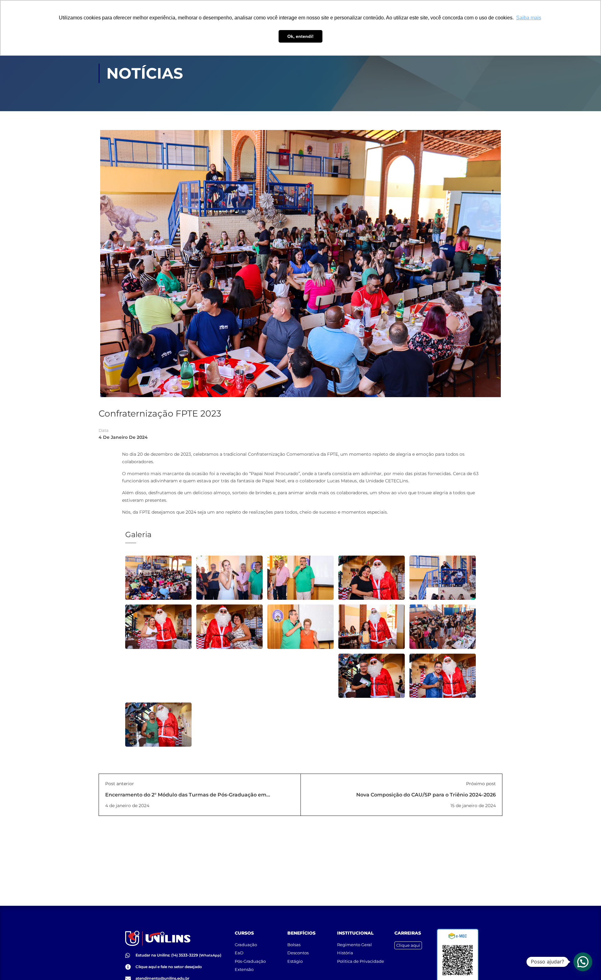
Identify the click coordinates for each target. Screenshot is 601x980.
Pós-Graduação (250, 961)
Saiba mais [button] (528, 17)
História (345, 952)
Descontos (298, 952)
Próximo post (481, 783)
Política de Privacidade (360, 961)
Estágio (295, 961)
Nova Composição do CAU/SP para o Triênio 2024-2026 (426, 795)
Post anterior (119, 783)
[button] (582, 961)
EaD (239, 952)
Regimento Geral (354, 944)
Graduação (246, 944)
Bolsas (293, 944)
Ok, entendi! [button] (300, 36)
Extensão (244, 969)
